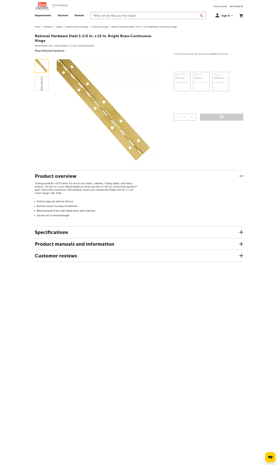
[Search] (201, 15)
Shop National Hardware (50, 50)
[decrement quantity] (178, 117)
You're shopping (59, 5)
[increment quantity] (191, 117)
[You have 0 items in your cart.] (241, 15)
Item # (61, 46)
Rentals (79, 15)
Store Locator (220, 6)
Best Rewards (236, 6)
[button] (63, 16)
